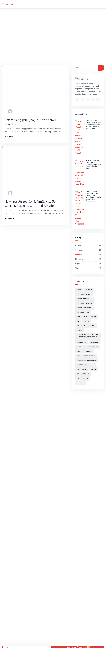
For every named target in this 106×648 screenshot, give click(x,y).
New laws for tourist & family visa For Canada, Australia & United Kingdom (31, 203)
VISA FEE (93, 369)
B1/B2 (79, 289)
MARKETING (94, 342)
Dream (93, 316)
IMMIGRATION (81, 342)
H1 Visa (79, 330)
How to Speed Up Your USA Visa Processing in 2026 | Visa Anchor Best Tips (93, 164)
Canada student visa (84, 303)
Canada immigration (84, 298)
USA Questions (89, 356)
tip (78, 356)
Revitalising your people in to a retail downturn (30, 122)
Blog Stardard (38, 34)
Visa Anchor (81, 369)
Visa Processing (83, 374)
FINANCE (92, 325)
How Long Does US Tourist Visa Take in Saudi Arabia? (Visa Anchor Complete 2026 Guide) (93, 124)
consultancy (82, 316)
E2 (78, 321)
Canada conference (84, 294)
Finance (88, 255)
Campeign (88, 250)
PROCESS (89, 351)
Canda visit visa (83, 312)
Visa (88, 268)
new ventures (93, 347)
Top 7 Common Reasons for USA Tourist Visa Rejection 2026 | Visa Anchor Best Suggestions (93, 196)
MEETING (80, 347)
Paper (88, 264)
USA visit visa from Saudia (86, 360)
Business (88, 245)
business (89, 289)
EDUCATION (81, 325)
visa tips (80, 383)
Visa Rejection (82, 378)
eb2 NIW (86, 321)
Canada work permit (84, 307)
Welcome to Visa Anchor (14, 34)
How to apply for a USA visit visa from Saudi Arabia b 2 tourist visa (88, 336)
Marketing (88, 259)
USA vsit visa (82, 365)
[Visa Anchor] (7, 4)
